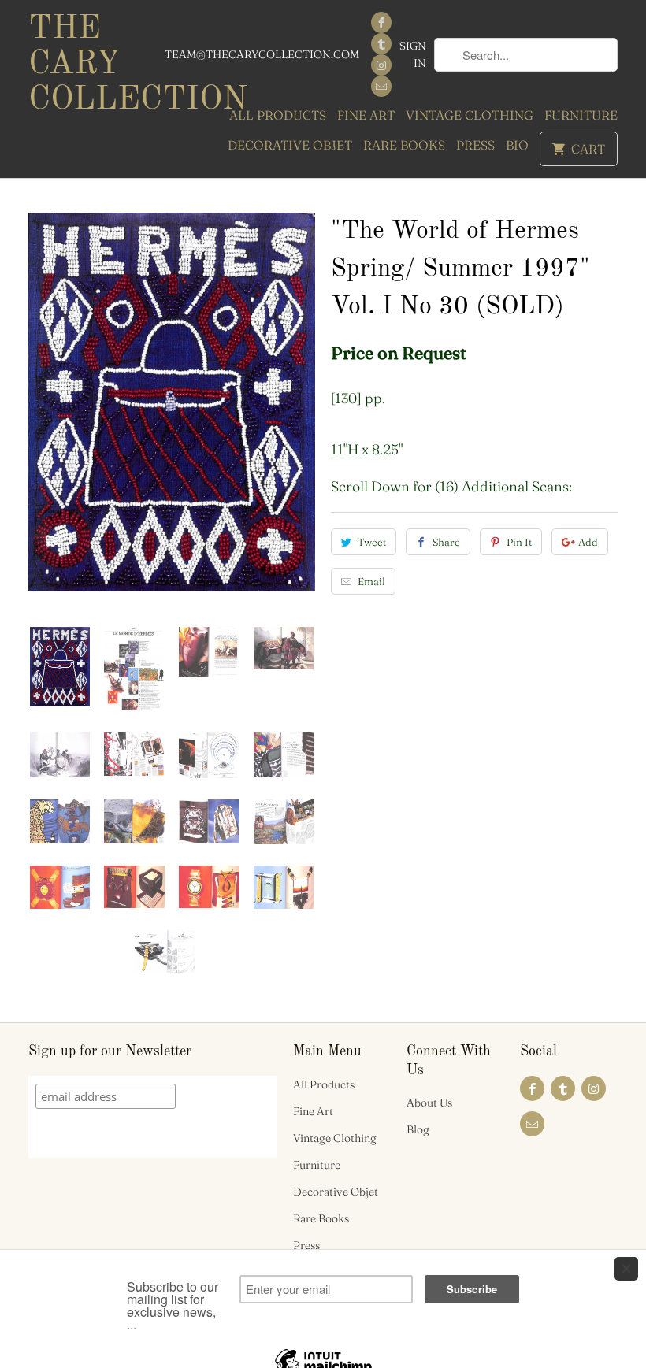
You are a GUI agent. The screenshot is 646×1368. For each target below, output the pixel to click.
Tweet (372, 542)
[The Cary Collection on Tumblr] (381, 43)
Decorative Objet (290, 145)
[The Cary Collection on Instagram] (381, 65)
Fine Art (366, 115)
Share (446, 542)
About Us (429, 1103)
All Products (277, 115)
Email (371, 581)
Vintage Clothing (469, 115)
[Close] (626, 1269)
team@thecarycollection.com (262, 54)
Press (475, 145)
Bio (517, 145)
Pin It (519, 542)
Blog (418, 1129)
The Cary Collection (96, 65)
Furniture (581, 115)
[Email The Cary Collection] (381, 86)
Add (588, 542)
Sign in (412, 54)
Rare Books (404, 145)
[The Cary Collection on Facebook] (381, 22)
